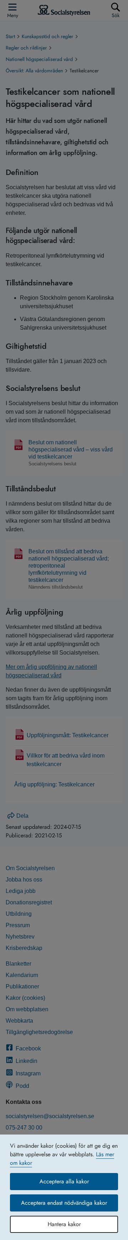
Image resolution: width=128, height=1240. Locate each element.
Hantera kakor (64, 1224)
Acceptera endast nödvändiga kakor (64, 1203)
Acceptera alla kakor (64, 1181)
